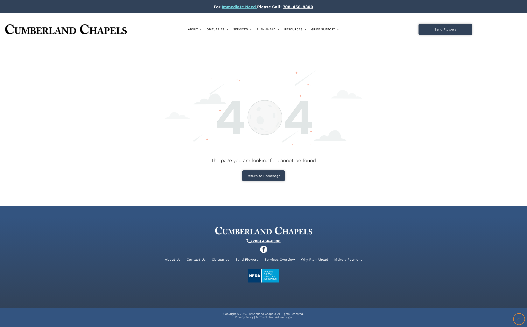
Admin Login (283, 317)
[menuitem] (194, 29)
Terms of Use (264, 317)
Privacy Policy (244, 317)
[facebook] (263, 250)
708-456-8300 (298, 6)
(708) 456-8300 (266, 241)
